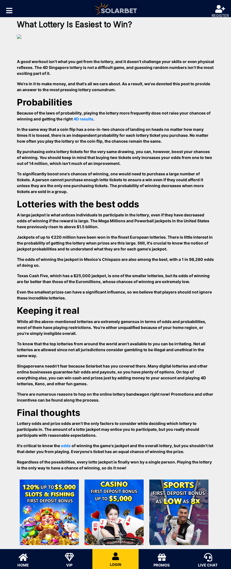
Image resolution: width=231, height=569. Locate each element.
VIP (69, 565)
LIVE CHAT (208, 565)
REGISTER (220, 15)
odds (66, 445)
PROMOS (162, 565)
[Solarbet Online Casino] (115, 8)
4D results (83, 119)
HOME (23, 565)
